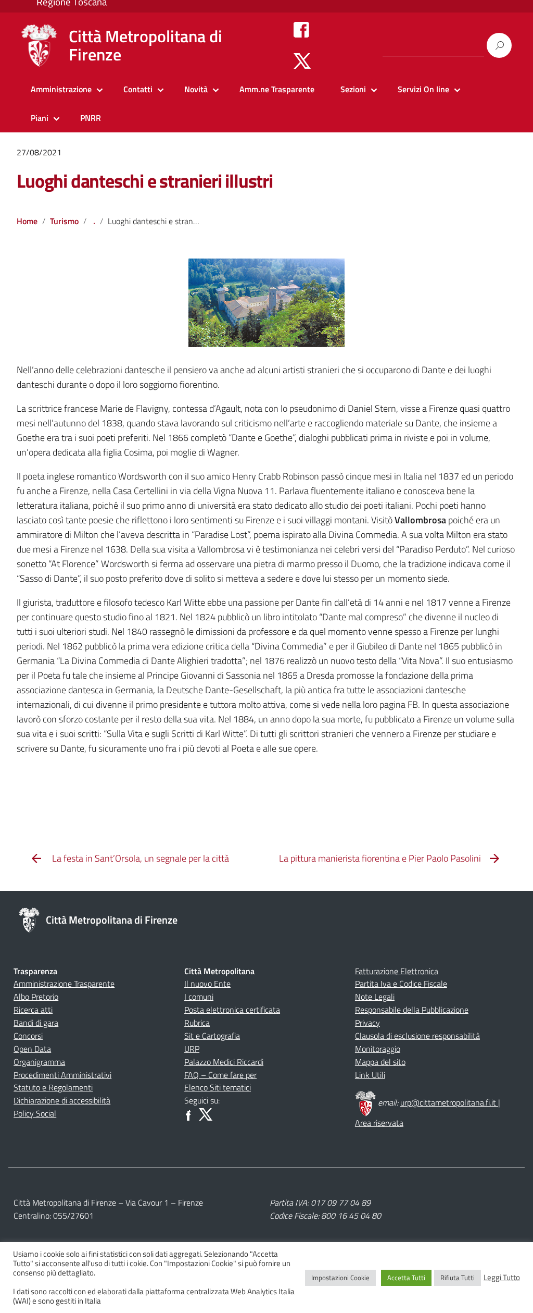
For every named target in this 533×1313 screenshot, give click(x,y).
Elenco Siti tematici (217, 1087)
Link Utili (370, 1075)
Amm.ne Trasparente (276, 89)
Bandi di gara (36, 1022)
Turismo (64, 221)
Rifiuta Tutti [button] (457, 1277)
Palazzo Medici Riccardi (223, 1062)
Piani (39, 118)
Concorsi (28, 1035)
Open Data (32, 1048)
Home (27, 221)
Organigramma (39, 1062)
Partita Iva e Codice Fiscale (401, 983)
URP (191, 1048)
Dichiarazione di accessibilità (62, 1100)
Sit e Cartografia (212, 1035)
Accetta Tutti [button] (406, 1277)
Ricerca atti (33, 1009)
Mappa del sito (380, 1062)
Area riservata (379, 1122)
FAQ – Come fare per (220, 1075)
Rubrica (197, 1022)
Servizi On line (423, 89)
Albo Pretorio (36, 996)
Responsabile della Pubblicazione (411, 1009)
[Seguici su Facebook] (301, 29)
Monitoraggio (377, 1048)
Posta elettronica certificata (232, 1009)
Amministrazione (61, 89)
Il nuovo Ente (207, 983)
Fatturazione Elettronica (396, 971)
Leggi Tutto (502, 1277)
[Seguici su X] (302, 60)
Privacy (367, 1022)
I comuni (198, 996)
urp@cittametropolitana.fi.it (449, 1102)
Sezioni (353, 89)
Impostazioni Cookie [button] (340, 1277)
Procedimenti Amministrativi (62, 1075)
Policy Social (35, 1113)
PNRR (90, 118)
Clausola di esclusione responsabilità (417, 1035)
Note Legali (375, 996)
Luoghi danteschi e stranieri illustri (145, 180)
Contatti (138, 89)
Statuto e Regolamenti (53, 1087)
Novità (196, 89)
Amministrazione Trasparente (64, 983)
